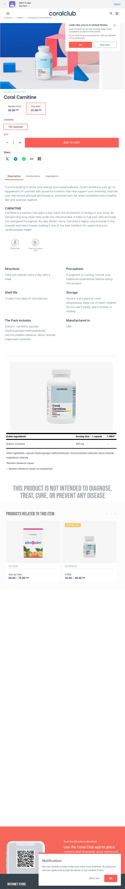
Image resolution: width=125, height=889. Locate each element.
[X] (7, 159)
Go (80, 45)
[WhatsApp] (24, 159)
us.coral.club (78, 38)
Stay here (105, 45)
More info (94, 878)
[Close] (4, 4)
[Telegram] (15, 159)
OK (110, 878)
